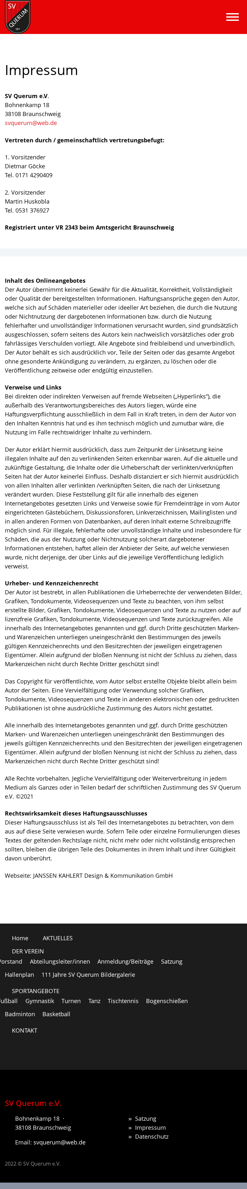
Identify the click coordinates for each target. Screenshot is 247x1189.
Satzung (171, 961)
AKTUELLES (85, 24)
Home (46, 24)
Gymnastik (39, 1001)
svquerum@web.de (31, 123)
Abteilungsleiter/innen (60, 961)
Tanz (94, 1001)
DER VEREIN (133, 24)
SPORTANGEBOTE (192, 24)
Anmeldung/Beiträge (125, 961)
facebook (229, 1053)
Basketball (56, 1014)
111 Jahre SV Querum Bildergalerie (88, 974)
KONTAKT (24, 1030)
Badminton (20, 1014)
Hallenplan (19, 974)
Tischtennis (123, 1001)
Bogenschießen (167, 1001)
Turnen (71, 1001)
